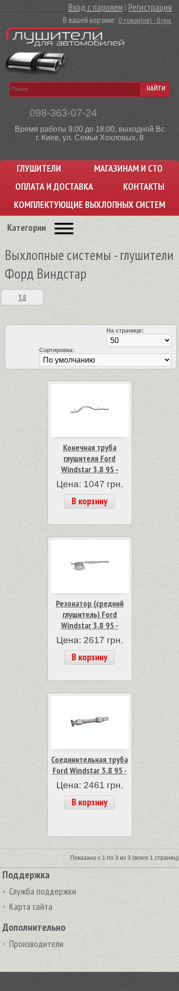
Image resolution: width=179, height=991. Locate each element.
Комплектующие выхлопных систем (89, 204)
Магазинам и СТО (128, 168)
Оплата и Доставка (54, 186)
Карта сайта (31, 906)
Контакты (143, 186)
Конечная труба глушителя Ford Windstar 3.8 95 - (89, 458)
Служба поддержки (42, 891)
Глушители (39, 168)
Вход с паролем (95, 7)
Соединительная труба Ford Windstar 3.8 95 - (89, 765)
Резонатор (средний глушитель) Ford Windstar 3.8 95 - (90, 614)
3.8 (22, 297)
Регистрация (150, 7)
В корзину (89, 501)
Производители (36, 944)
